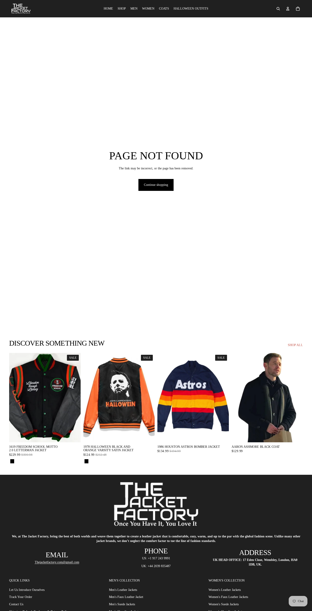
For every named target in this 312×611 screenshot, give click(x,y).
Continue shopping (156, 185)
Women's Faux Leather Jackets (228, 597)
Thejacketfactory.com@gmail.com (57, 562)
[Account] (288, 9)
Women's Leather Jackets (225, 590)
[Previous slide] (238, 397)
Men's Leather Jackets (123, 590)
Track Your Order (20, 597)
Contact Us (16, 604)
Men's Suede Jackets (122, 604)
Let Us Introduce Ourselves (27, 590)
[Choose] (73, 435)
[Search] (278, 9)
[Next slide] (296, 397)
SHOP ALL (295, 345)
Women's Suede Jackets (224, 604)
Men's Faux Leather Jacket (126, 597)
